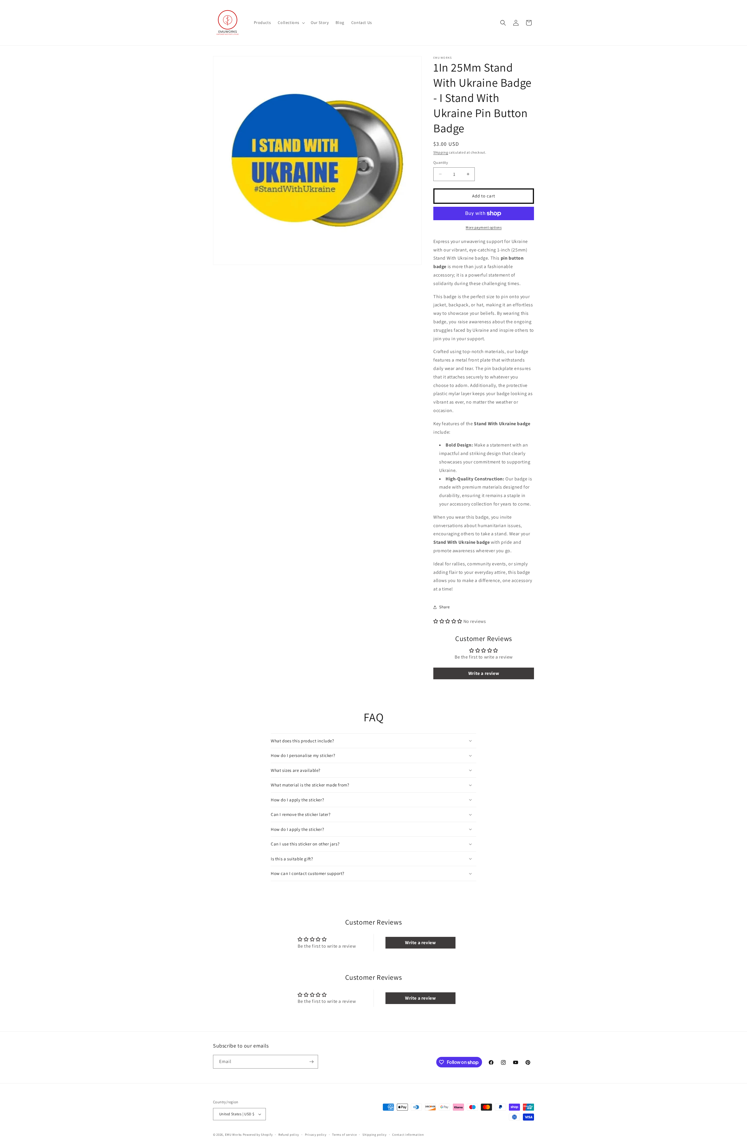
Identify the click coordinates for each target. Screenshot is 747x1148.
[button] (290, 22)
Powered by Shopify (258, 1135)
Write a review (483, 673)
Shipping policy (374, 1135)
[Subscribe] (311, 1062)
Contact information (408, 1135)
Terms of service (344, 1135)
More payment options (484, 227)
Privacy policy (316, 1135)
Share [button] (444, 606)
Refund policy (288, 1135)
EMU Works (233, 1135)
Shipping (440, 152)
